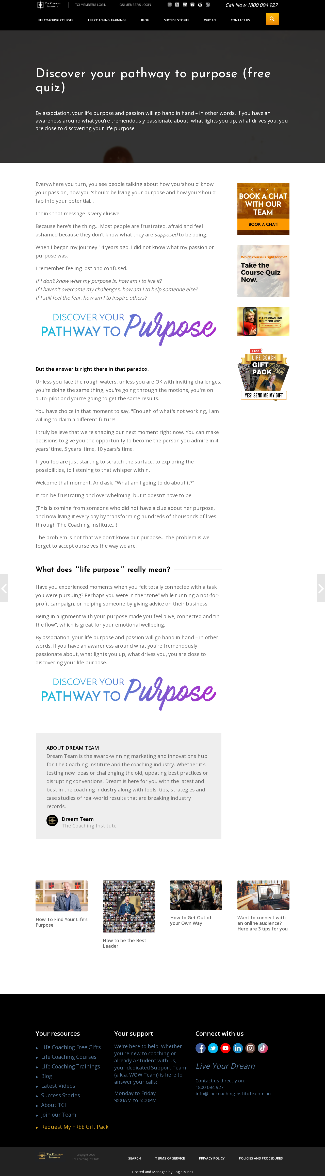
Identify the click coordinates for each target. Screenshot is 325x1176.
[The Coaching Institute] (48, 5)
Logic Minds (183, 1171)
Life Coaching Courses (68, 1056)
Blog (46, 1076)
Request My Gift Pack (74, 1126)
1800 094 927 (209, 1087)
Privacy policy (212, 1158)
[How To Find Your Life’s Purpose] (62, 895)
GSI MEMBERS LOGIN (135, 5)
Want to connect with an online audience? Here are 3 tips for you (262, 922)
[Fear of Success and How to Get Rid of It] (321, 588)
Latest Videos (58, 1085)
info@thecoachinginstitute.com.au (233, 1094)
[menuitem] (91, 5)
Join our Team (58, 1114)
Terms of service (170, 1158)
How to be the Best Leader (124, 943)
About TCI (53, 1105)
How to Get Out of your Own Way (191, 920)
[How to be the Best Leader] (129, 906)
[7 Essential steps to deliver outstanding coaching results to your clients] (4, 588)
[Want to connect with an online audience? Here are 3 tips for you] (263, 895)
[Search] (272, 19)
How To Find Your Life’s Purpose (62, 922)
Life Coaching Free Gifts (71, 1047)
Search (134, 1158)
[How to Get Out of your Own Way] (196, 895)
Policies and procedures (261, 1158)
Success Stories (60, 1095)
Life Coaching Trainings (70, 1066)
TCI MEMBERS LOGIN (90, 5)
